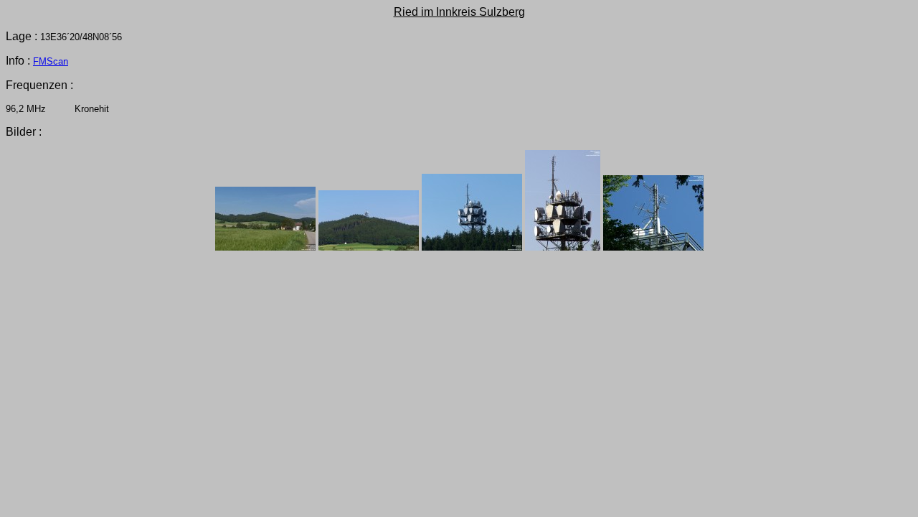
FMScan (50, 61)
